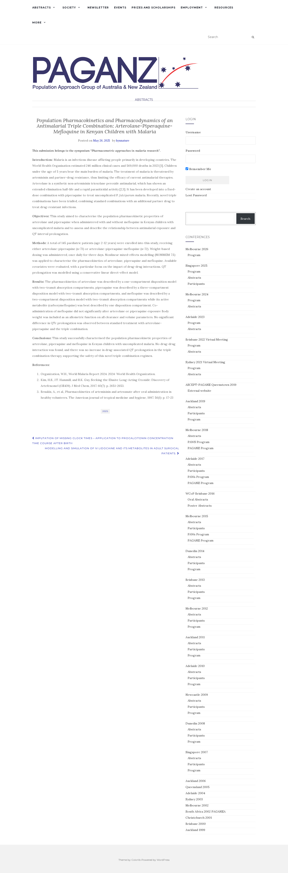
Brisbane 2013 (195, 580)
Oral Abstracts (198, 499)
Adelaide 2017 (195, 459)
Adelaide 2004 (195, 793)
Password (193, 151)
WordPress (163, 859)
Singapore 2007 (197, 752)
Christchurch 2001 (199, 818)
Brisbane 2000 (196, 824)
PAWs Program (198, 477)
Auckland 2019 (195, 401)
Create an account (198, 189)
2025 (105, 411)
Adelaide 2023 (195, 317)
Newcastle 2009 (197, 695)
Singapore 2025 (196, 265)
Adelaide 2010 (195, 666)
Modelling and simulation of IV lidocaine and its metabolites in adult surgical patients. (112, 451)
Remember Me (199, 169)
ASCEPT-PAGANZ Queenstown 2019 (211, 385)
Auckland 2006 (196, 781)
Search (245, 219)
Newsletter (98, 7)
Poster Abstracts (200, 505)
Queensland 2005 (198, 787)
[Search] (253, 37)
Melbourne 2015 (197, 516)
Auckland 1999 (195, 830)
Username (193, 132)
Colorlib (136, 859)
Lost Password (196, 195)
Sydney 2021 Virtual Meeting (205, 362)
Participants (196, 284)
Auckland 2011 (195, 637)
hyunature (122, 140)
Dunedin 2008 (195, 723)
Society (69, 7)
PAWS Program (198, 442)
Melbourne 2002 (197, 805)
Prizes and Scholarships (153, 7)
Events (120, 7)
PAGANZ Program (200, 448)
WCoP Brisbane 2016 (200, 493)
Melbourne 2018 (197, 430)
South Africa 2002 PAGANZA (206, 811)
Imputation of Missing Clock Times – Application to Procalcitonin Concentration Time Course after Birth (102, 440)
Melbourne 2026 (197, 249)
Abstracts (41, 7)
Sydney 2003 (194, 799)
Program (194, 255)
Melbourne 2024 (197, 294)
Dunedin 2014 (195, 551)
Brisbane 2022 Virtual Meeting (207, 339)
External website (199, 391)
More (37, 22)
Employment (192, 7)
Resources (223, 7)
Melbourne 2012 (197, 608)
